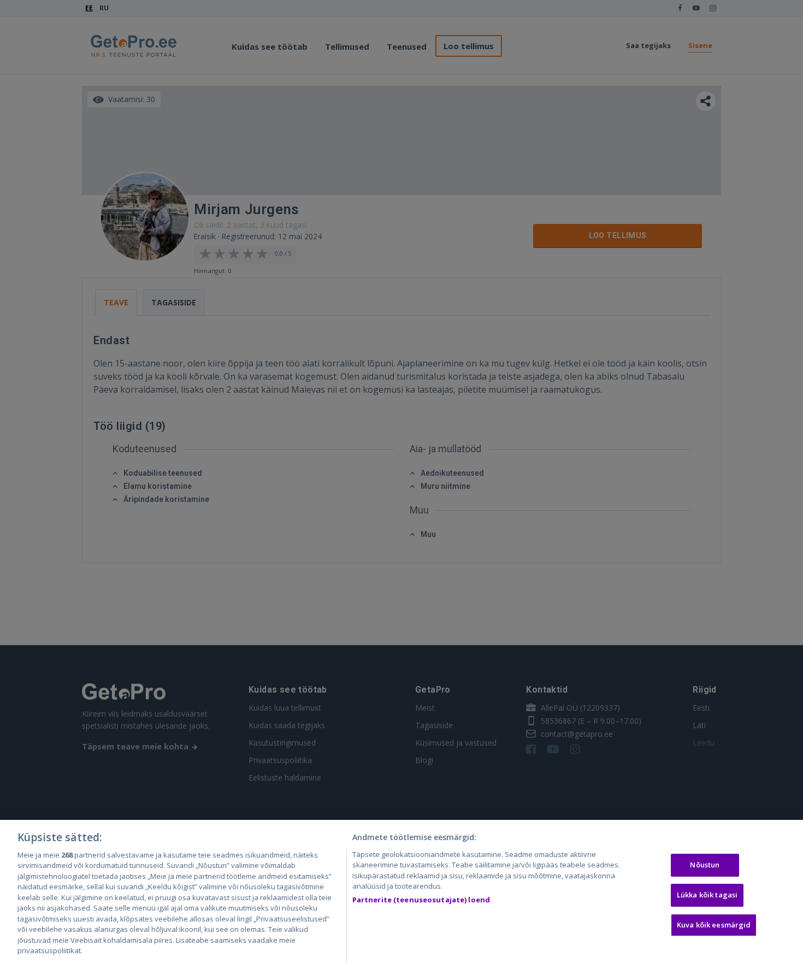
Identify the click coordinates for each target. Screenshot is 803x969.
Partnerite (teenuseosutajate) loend (421, 900)
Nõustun (704, 865)
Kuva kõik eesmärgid (714, 925)
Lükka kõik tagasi (707, 895)
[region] (401, 894)
